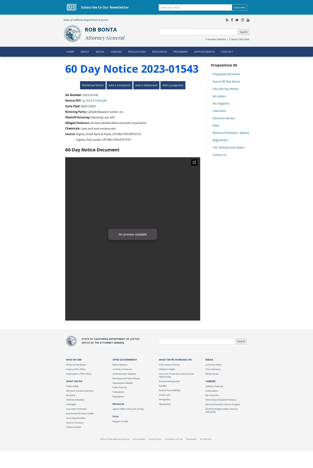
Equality (162, 385)
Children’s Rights (167, 369)
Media (100, 51)
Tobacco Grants (73, 427)
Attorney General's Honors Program (222, 404)
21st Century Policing (169, 364)
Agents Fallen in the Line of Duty (128, 408)
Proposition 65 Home (226, 74)
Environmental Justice (169, 381)
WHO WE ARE (74, 359)
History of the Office (76, 369)
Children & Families (75, 399)
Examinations (211, 390)
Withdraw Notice (93, 85)
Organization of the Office (78, 373)
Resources (159, 51)
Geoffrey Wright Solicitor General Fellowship (221, 410)
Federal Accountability (169, 390)
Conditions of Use (174, 439)
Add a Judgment (172, 85)
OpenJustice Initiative (122, 382)
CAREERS (210, 381)
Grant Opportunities (76, 418)
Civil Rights (71, 404)
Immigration (164, 399)
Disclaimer (191, 439)
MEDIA (209, 359)
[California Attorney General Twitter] (236, 20)
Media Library (211, 373)
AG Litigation (221, 103)
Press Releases (213, 369)
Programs (180, 51)
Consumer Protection (76, 408)
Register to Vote (120, 421)
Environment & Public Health (80, 413)
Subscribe (239, 7)
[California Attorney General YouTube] (247, 20)
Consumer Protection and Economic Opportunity (176, 375)
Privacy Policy (155, 439)
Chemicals (219, 111)
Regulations (137, 51)
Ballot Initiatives (119, 364)
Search (243, 31)
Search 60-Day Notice (226, 81)
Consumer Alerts (213, 364)
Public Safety (72, 386)
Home (70, 51)
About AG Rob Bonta (76, 364)
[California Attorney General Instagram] (241, 20)
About (85, 51)
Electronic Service (224, 118)
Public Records (119, 387)
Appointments (204, 51)
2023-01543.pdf (96, 100)
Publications (118, 391)
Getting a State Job (214, 386)
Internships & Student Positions (221, 399)
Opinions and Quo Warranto (80, 390)
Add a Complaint (119, 85)
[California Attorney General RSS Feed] (226, 20)
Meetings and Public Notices (126, 378)
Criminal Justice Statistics (124, 373)
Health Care (164, 394)
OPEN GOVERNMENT (124, 359)
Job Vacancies (212, 395)
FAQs (216, 125)
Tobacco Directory (74, 422)
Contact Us (219, 155)
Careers (116, 51)
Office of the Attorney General (114, 439)
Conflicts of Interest (122, 369)
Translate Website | (227, 39)
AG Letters (219, 96)
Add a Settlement (146, 85)
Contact (227, 51)
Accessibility (139, 439)
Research (70, 395)
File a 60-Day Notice (225, 89)
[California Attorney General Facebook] (231, 20)
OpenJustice (165, 404)
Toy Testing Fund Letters (229, 147)
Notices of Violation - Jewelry (231, 133)
